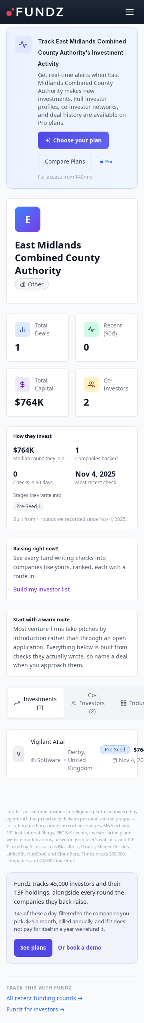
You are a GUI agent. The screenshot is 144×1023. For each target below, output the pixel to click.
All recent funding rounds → (44, 998)
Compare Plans (65, 161)
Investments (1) (40, 703)
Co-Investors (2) (92, 703)
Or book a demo (79, 947)
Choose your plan (77, 140)
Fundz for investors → (35, 1009)
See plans (33, 947)
